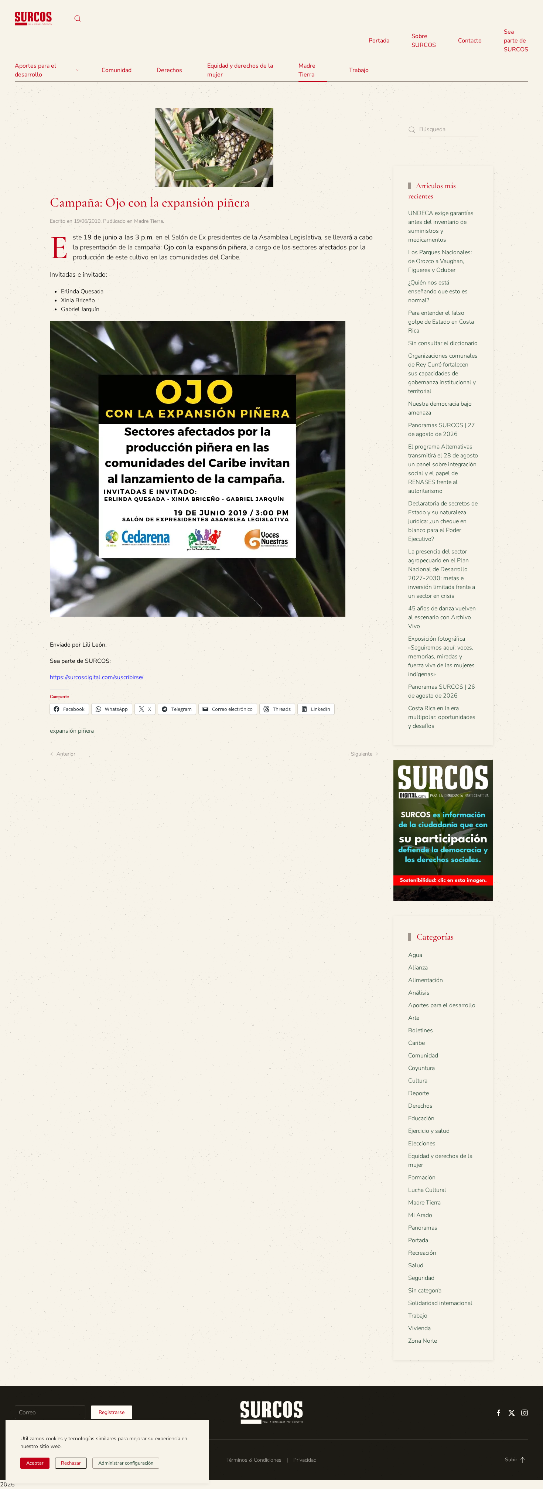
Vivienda (419, 1328)
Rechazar (71, 1463)
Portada (379, 41)
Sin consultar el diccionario (443, 343)
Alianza (418, 968)
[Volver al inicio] (33, 18)
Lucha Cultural (427, 1190)
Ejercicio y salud (429, 1131)
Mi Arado (420, 1215)
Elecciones (422, 1143)
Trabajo (359, 70)
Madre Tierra (306, 70)
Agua (415, 955)
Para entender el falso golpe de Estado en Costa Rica (441, 322)
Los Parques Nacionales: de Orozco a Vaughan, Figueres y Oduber (440, 261)
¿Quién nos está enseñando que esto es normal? (438, 291)
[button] (77, 18)
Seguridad (421, 1278)
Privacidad (305, 1460)
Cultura (417, 1081)
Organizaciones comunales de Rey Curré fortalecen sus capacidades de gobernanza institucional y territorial (443, 373)
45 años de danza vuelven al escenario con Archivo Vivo (442, 617)
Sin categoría (424, 1291)
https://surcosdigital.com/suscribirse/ (96, 677)
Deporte (418, 1093)
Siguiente (361, 753)
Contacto (470, 41)
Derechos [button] (169, 70)
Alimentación (425, 980)
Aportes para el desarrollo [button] (35, 70)
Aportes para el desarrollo (441, 1005)
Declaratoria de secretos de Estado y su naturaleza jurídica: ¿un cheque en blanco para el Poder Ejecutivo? (443, 521)
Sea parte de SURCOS (516, 41)
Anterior (66, 753)
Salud (415, 1265)
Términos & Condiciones (253, 1460)
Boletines (420, 1030)
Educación (421, 1118)
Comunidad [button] (117, 70)
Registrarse (111, 1412)
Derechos (420, 1106)
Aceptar (35, 1463)
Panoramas (422, 1228)
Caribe (416, 1043)
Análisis (419, 993)
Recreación (422, 1253)
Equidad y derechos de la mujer (240, 70)
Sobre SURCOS (423, 40)
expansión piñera (72, 731)
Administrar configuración (125, 1463)
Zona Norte (422, 1341)
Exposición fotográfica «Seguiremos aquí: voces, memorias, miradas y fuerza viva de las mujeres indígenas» (441, 656)
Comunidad (423, 1056)
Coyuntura (421, 1068)
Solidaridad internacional (440, 1303)
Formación (422, 1177)
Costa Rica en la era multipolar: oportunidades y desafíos (441, 717)
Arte (413, 1018)
